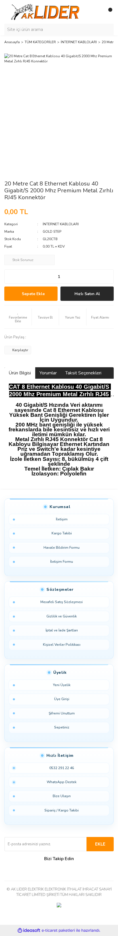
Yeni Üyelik (61, 685)
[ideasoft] (28, 930)
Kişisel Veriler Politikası (61, 644)
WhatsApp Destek (61, 782)
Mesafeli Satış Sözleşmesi (61, 602)
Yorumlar (48, 373)
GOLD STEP (52, 231)
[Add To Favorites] (18, 316)
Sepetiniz (61, 727)
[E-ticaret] (58, 930)
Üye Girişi (61, 699)
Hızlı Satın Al (87, 294)
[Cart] (108, 12)
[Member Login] (96, 12)
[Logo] (46, 11)
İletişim (62, 519)
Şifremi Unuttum (62, 713)
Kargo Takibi (62, 533)
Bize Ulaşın (62, 796)
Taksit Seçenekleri (83, 373)
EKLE (100, 844)
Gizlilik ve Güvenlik (61, 616)
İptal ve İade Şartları (62, 630)
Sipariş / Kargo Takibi (61, 810)
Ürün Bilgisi (20, 373)
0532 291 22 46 (61, 768)
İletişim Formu (61, 561)
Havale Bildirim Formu (62, 547)
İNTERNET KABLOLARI (61, 224)
